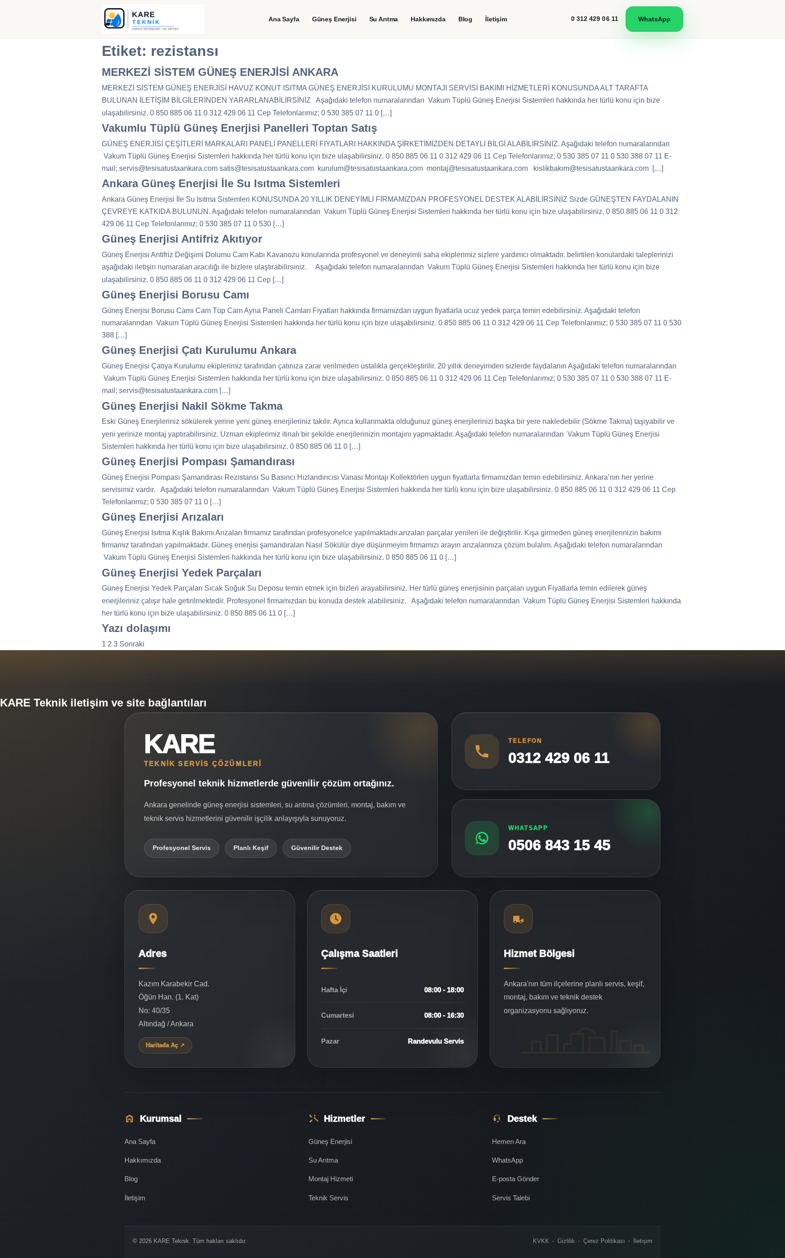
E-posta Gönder (515, 1179)
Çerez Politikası (604, 1241)
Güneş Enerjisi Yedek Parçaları (182, 573)
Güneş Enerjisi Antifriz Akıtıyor (182, 239)
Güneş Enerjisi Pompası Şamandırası (198, 461)
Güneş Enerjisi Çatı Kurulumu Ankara (199, 350)
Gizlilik (566, 1241)
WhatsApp (654, 19)
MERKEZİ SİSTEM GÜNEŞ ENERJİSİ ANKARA (220, 72)
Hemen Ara (509, 1141)
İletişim (496, 19)
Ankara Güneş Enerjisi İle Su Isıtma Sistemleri (221, 183)
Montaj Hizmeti (330, 1179)
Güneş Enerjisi (334, 19)
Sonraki (131, 644)
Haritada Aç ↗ (165, 1045)
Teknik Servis (328, 1198)
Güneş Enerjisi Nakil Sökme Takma (192, 406)
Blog (465, 19)
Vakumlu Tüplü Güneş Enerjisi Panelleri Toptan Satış (239, 128)
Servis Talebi (511, 1198)
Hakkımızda (428, 19)
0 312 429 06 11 (595, 18)
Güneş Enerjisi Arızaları (163, 517)
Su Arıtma (383, 19)
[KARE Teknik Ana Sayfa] (153, 19)
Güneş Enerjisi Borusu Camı (175, 294)
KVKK (541, 1241)
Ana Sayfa (283, 19)
